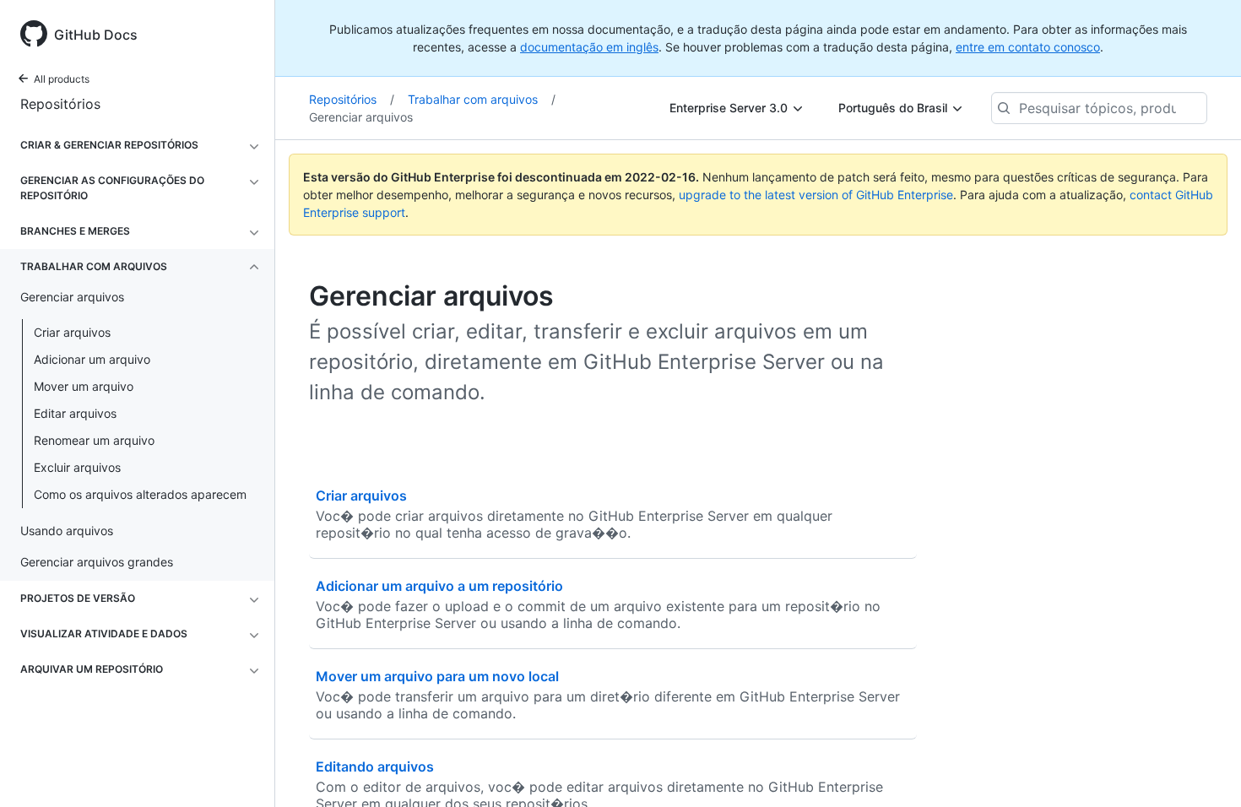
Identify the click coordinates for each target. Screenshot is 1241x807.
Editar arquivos (75, 413)
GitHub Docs (96, 34)
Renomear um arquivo (94, 440)
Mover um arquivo (83, 386)
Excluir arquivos (77, 467)
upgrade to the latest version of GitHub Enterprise (816, 194)
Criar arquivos (72, 332)
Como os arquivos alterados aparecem (140, 494)
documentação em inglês (589, 47)
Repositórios (60, 103)
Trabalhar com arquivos (481, 99)
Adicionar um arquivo (92, 359)
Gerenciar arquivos (361, 117)
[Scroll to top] (1204, 770)
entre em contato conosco (1028, 47)
